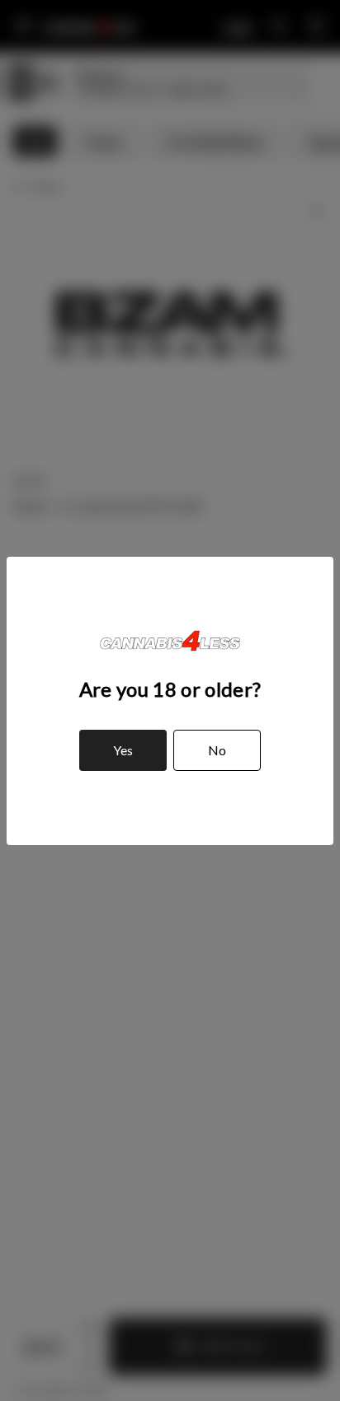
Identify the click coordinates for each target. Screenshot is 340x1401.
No (217, 750)
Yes (123, 750)
